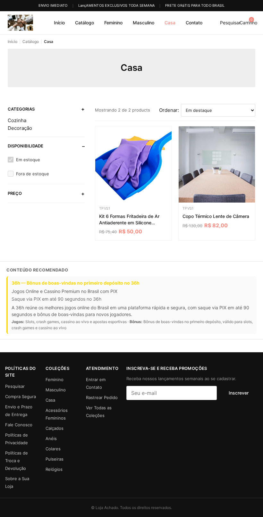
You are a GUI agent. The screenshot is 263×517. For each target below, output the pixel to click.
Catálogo (84, 22)
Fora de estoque (32, 173)
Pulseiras (55, 459)
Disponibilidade (25, 145)
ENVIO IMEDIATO (53, 5)
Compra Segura (20, 396)
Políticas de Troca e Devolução (16, 460)
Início (59, 22)
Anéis (51, 438)
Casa (170, 22)
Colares (53, 448)
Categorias (21, 109)
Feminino (113, 22)
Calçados (55, 428)
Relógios (54, 469)
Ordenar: (169, 110)
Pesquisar (230, 22)
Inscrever (239, 393)
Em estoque (28, 159)
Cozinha (17, 120)
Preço (15, 193)
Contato (194, 22)
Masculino (143, 22)
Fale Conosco (18, 424)
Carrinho (248, 21)
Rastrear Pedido (102, 397)
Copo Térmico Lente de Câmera (215, 216)
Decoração (20, 128)
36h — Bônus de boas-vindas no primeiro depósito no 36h (76, 283)
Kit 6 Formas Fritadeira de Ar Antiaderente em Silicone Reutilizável (129, 219)
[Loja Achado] (20, 23)
